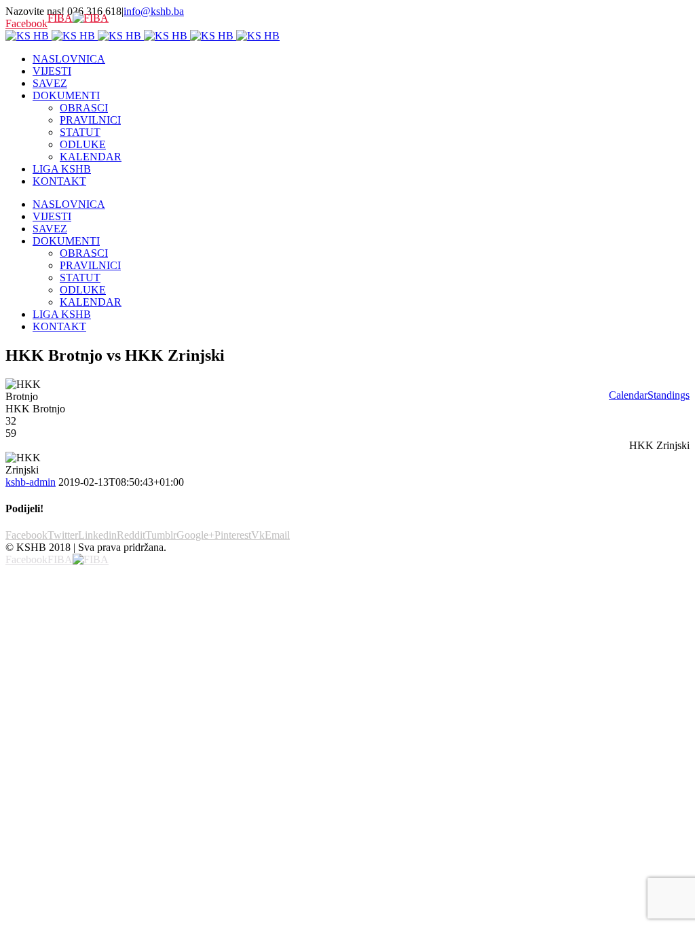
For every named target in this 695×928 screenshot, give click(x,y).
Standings (668, 395)
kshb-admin (30, 482)
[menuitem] (361, 59)
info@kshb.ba (154, 11)
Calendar (628, 395)
